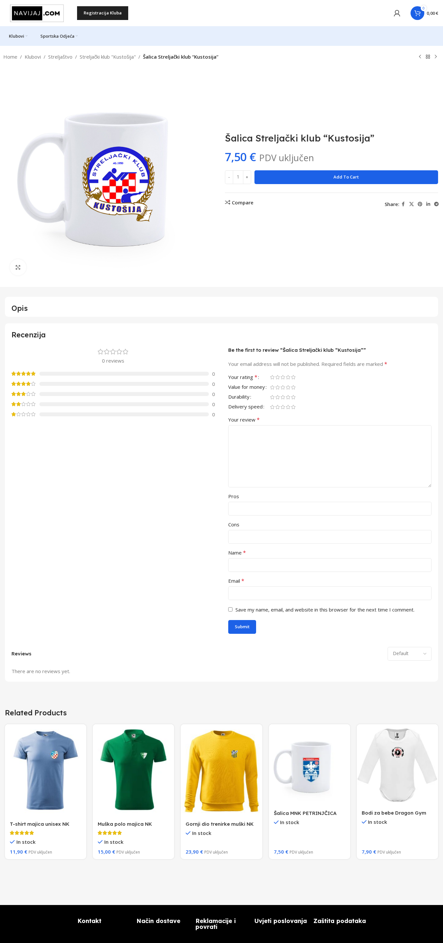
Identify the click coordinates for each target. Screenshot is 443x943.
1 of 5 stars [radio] (272, 377)
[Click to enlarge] (18, 267)
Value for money (246, 387)
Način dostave (158, 921)
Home (10, 56)
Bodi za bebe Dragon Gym (394, 813)
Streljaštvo (60, 56)
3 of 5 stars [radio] (283, 377)
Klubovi (33, 56)
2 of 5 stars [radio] (277, 377)
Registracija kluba (103, 13)
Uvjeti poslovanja (280, 921)
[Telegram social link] (436, 204)
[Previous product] (420, 57)
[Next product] (436, 57)
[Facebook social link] (403, 204)
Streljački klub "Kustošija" (108, 56)
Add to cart (346, 177)
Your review (244, 419)
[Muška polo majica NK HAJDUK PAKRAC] (133, 770)
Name (237, 552)
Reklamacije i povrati (215, 924)
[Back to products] (428, 57)
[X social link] (411, 204)
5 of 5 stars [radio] (293, 377)
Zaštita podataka (339, 921)
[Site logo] (37, 12)
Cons (233, 524)
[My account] (397, 13)
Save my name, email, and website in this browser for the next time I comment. (324, 609)
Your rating (242, 377)
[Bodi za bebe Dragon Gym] (397, 764)
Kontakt (89, 921)
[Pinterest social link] (420, 204)
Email (236, 580)
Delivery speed (245, 407)
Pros (233, 496)
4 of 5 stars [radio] (288, 377)
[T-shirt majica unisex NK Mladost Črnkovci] (45, 770)
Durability (239, 397)
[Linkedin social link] (428, 204)
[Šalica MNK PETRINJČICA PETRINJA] (309, 764)
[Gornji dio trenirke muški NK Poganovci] (221, 770)
